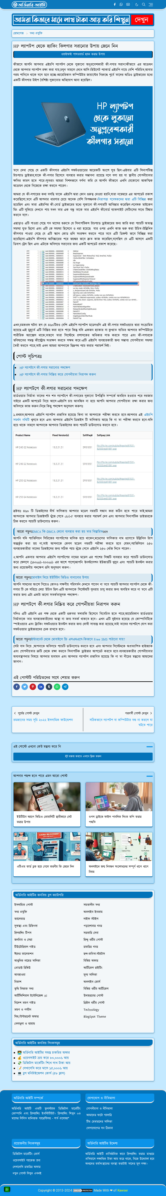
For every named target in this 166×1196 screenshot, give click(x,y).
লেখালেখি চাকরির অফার (26, 1167)
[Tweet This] (24, 687)
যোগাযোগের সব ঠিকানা (99, 1128)
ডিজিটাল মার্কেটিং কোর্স (26, 1154)
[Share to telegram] (65, 687)
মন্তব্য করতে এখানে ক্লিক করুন (85, 756)
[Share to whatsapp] (57, 687)
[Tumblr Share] (49, 687)
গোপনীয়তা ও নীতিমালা (99, 1108)
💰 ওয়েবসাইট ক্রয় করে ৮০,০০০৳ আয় (43, 1058)
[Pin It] (33, 687)
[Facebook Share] (16, 687)
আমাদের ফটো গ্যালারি (99, 1115)
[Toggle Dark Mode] (136, 4)
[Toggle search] (143, 4)
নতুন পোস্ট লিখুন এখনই (27, 1173)
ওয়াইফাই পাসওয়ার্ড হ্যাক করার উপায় (83, 54)
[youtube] (128, 4)
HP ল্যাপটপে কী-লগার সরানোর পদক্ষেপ (44, 367)
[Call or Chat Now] (7, 1189)
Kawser (122, 1190)
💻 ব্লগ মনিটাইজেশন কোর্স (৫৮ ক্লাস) (41, 1073)
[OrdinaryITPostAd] (83, 19)
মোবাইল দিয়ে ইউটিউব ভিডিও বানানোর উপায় (60, 577)
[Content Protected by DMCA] (83, 1190)
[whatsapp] (121, 4)
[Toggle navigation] (150, 4)
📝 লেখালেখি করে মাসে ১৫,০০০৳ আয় (42, 1068)
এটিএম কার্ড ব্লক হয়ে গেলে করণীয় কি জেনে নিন (45, 866)
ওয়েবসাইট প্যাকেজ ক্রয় (26, 1160)
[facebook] (114, 4)
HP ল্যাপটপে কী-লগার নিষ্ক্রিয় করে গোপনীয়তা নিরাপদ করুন (57, 374)
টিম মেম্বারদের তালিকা (99, 1121)
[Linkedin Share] (41, 687)
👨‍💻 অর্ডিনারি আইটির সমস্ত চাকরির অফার (43, 1052)
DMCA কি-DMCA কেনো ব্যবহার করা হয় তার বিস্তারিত (67, 531)
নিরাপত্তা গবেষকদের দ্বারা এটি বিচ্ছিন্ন (122, 199)
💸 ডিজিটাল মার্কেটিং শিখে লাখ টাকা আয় (43, 1063)
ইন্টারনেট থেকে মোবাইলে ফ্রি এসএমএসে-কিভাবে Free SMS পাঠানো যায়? (78, 639)
